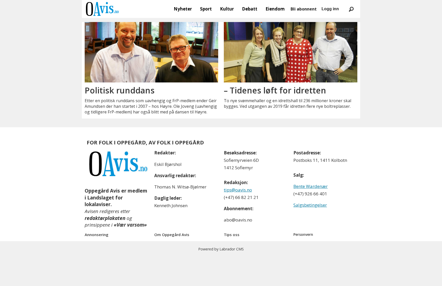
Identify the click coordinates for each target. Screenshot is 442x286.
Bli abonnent (304, 9)
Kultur (227, 9)
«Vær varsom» (130, 224)
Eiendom (275, 9)
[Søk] (351, 9)
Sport (206, 9)
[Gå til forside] (102, 9)
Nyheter (183, 9)
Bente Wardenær (310, 186)
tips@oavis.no (238, 190)
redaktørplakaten (105, 218)
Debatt (249, 9)
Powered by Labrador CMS (221, 249)
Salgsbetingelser (310, 205)
